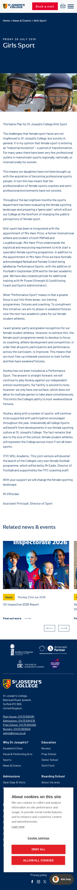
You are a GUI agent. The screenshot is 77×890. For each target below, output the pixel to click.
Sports (7, 759)
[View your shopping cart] (63, 6)
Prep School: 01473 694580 (19, 724)
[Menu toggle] (71, 7)
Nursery (46, 748)
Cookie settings (39, 838)
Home (6, 20)
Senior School (49, 759)
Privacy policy (38, 875)
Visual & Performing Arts (17, 754)
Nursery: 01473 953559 (16, 729)
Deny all (39, 849)
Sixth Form (47, 765)
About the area (50, 782)
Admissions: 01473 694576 (19, 720)
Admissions (11, 776)
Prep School (48, 754)
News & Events (22, 20)
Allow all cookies (38, 860)
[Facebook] (32, 882)
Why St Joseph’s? (15, 742)
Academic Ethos (13, 748)
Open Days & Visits (14, 782)
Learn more (18, 826)
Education (48, 742)
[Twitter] (44, 882)
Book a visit (45, 6)
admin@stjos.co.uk (14, 733)
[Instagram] (38, 882)
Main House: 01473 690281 (18, 716)
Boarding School (53, 776)
